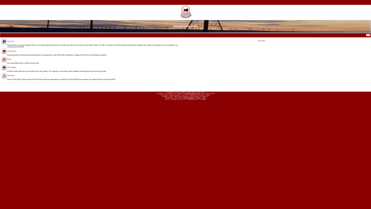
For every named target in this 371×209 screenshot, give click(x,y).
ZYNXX (174, 99)
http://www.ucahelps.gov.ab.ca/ (192, 93)
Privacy (198, 97)
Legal (204, 97)
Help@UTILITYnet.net (189, 97)
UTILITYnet (191, 99)
